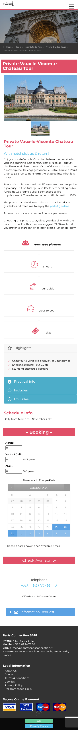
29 (56, 527)
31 (12, 533)
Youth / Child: (14, 454)
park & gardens (59, 206)
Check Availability (39, 560)
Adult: (9, 442)
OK (39, 720)
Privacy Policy (39, 726)
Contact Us (12, 674)
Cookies (10, 681)
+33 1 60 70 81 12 (39, 585)
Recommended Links (18, 688)
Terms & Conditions (17, 678)
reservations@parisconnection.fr (32, 648)
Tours (18, 47)
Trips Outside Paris (33, 47)
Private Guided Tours (56, 47)
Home (9, 47)
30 (65, 527)
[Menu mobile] (71, 7)
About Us (11, 670)
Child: (9, 466)
